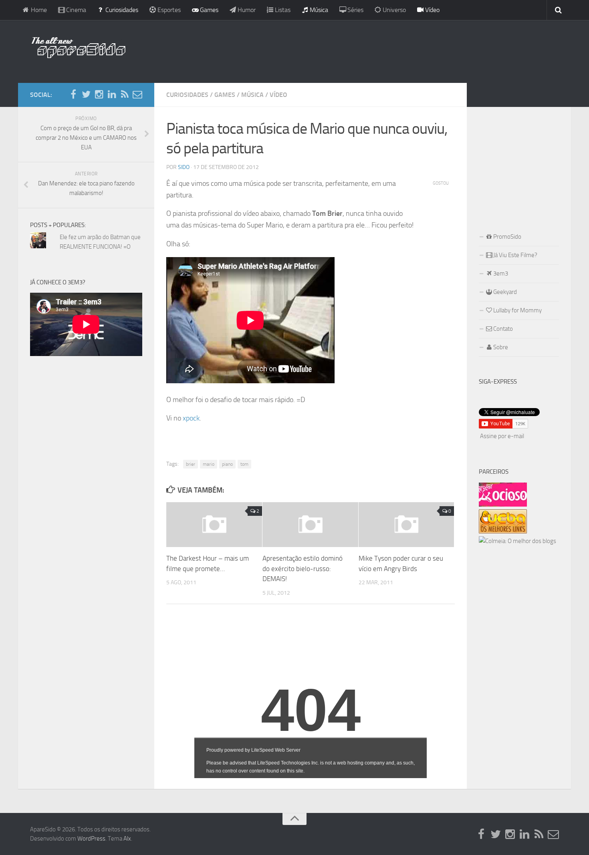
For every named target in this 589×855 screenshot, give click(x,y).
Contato (502, 328)
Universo (393, 10)
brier (190, 464)
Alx (127, 838)
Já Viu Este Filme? (514, 255)
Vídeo (432, 10)
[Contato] (137, 94)
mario (208, 464)
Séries (354, 10)
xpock (191, 418)
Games (208, 10)
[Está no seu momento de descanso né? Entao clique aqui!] (503, 504)
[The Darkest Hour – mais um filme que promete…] (214, 524)
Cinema (75, 10)
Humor (246, 10)
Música (318, 10)
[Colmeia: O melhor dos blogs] (517, 541)
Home (38, 10)
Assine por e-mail (502, 436)
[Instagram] (99, 94)
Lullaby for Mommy (517, 310)
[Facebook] (73, 94)
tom (244, 464)
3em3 (500, 273)
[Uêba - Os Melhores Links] (503, 531)
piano (227, 464)
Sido (184, 167)
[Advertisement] (346, 50)
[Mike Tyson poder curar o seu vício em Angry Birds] (406, 524)
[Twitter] (86, 94)
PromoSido (506, 236)
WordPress (91, 838)
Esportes (168, 10)
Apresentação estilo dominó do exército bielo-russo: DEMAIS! (302, 568)
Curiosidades (121, 10)
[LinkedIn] (112, 94)
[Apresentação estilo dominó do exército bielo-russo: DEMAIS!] (310, 524)
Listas (281, 10)
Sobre (500, 347)
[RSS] (124, 94)
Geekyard (504, 292)
